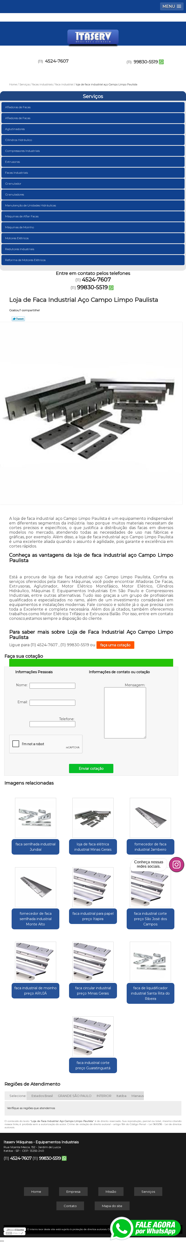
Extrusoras (12, 161)
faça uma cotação (115, 645)
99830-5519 (146, 62)
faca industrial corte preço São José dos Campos (150, 918)
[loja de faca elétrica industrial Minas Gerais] (93, 815)
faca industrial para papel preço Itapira (93, 916)
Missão (111, 1191)
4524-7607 (57, 61)
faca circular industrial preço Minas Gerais (93, 991)
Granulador (13, 183)
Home (36, 1191)
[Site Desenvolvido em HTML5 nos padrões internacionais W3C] (14, 1233)
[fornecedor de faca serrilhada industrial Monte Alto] (35, 884)
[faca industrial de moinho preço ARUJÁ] (35, 959)
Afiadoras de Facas (18, 107)
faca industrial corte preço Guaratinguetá (93, 1065)
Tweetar (18, 318)
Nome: (23, 685)
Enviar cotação (91, 768)
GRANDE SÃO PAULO (75, 1096)
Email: (23, 702)
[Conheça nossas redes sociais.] (176, 864)
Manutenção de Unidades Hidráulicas (30, 205)
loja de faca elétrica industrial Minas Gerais (92, 847)
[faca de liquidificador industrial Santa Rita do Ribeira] (150, 959)
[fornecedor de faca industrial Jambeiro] (150, 815)
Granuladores (14, 194)
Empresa (73, 1191)
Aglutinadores (15, 129)
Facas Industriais (16, 172)
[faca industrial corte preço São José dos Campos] (150, 884)
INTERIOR (104, 1096)
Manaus (138, 1096)
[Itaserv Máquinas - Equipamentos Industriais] (93, 36)
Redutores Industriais (19, 249)
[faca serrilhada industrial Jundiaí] (35, 815)
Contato (70, 1206)
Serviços (93, 96)
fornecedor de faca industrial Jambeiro (150, 847)
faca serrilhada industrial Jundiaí (35, 847)
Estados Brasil (42, 1096)
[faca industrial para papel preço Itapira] (93, 884)
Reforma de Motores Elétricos (25, 260)
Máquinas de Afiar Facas (22, 216)
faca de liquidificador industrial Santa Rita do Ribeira (150, 993)
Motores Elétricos (17, 238)
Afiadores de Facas (17, 118)
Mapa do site (112, 1206)
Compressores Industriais (22, 151)
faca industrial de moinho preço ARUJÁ (35, 991)
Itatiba (121, 1096)
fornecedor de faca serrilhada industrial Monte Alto (36, 918)
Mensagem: (135, 685)
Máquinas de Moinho (19, 227)
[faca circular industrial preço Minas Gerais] (93, 959)
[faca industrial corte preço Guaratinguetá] (93, 1033)
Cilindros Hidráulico (18, 140)
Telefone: (67, 719)
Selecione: (17, 1096)
